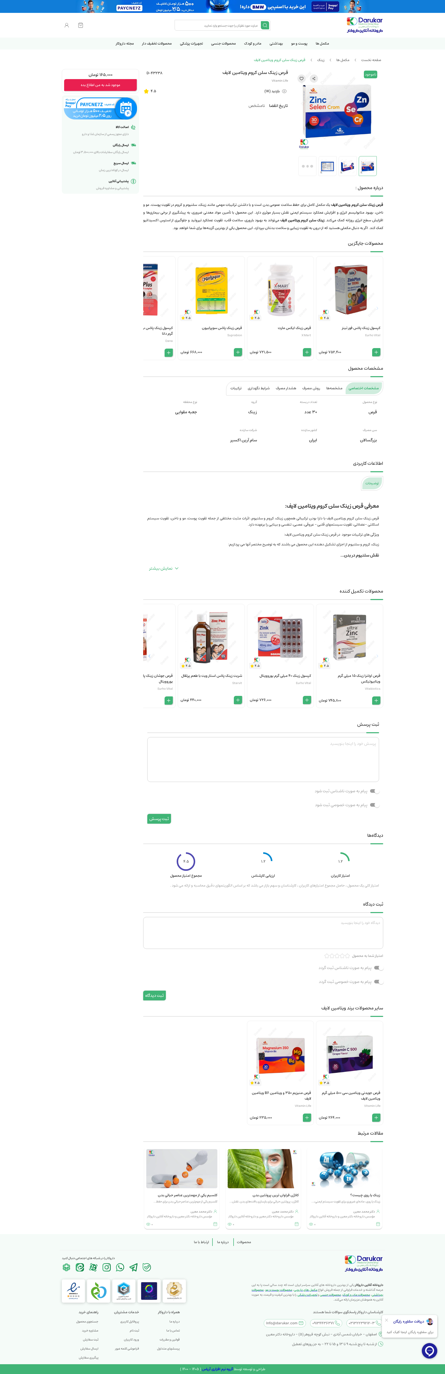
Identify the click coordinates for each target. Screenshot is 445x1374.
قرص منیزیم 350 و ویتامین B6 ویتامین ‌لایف (281, 1096)
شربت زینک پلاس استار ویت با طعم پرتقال (211, 676)
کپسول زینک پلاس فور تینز (361, 328)
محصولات (244, 1242)
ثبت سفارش (90, 1339)
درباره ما (223, 1242)
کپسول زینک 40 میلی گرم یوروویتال (285, 676)
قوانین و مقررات (170, 1339)
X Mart (306, 335)
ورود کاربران (131, 1339)
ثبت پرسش (159, 818)
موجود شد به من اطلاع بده (100, 85)
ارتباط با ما (201, 1242)
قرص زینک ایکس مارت (294, 328)
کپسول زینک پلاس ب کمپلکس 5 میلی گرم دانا (144, 331)
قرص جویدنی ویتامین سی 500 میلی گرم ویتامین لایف (351, 1096)
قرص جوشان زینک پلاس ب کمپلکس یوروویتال (146, 679)
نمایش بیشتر (161, 568)
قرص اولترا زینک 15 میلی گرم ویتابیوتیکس (359, 679)
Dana (169, 341)
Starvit (237, 683)
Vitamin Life (280, 80)
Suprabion (234, 335)
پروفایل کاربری (129, 1321)
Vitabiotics (372, 689)
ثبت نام (134, 1330)
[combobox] (218, 25)
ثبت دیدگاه (154, 995)
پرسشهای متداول (168, 1348)
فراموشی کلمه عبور (127, 1348)
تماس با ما (173, 1330)
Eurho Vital (372, 335)
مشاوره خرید (90, 1330)
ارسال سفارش (89, 1348)
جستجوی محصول (87, 1321)
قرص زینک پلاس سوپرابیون (222, 328)
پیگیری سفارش (88, 1357)
